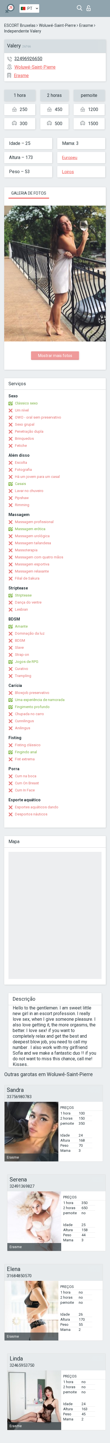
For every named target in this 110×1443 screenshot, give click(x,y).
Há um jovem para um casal (37, 477)
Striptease (23, 595)
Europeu (69, 157)
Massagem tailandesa (33, 543)
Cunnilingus (24, 721)
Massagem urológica (32, 536)
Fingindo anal (26, 752)
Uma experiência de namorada (40, 700)
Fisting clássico (28, 745)
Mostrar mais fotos (55, 355)
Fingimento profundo (32, 707)
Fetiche (21, 445)
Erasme (86, 25)
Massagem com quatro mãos (39, 557)
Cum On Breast (27, 783)
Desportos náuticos (31, 814)
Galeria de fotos (28, 193)
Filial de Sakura (27, 578)
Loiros (68, 171)
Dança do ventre (28, 602)
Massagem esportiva (32, 564)
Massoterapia (26, 550)
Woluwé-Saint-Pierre (57, 25)
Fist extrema (25, 759)
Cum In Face (25, 790)
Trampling (23, 676)
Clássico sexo (26, 403)
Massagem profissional (34, 522)
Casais (20, 484)
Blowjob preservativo (32, 693)
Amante (21, 626)
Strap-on (22, 654)
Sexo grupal (24, 424)
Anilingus (22, 728)
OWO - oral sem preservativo (38, 417)
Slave (19, 647)
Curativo (21, 669)
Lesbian (21, 609)
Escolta (21, 462)
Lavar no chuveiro (29, 491)
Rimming (22, 505)
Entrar (90, 6)
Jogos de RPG (26, 662)
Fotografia (23, 469)
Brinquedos (24, 438)
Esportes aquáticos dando (36, 807)
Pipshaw (22, 498)
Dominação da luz (30, 633)
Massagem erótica (30, 529)
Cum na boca (25, 776)
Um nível (22, 410)
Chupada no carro (29, 714)
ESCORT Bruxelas (20, 25)
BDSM (20, 640)
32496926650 (28, 58)
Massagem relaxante (32, 571)
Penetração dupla (29, 431)
